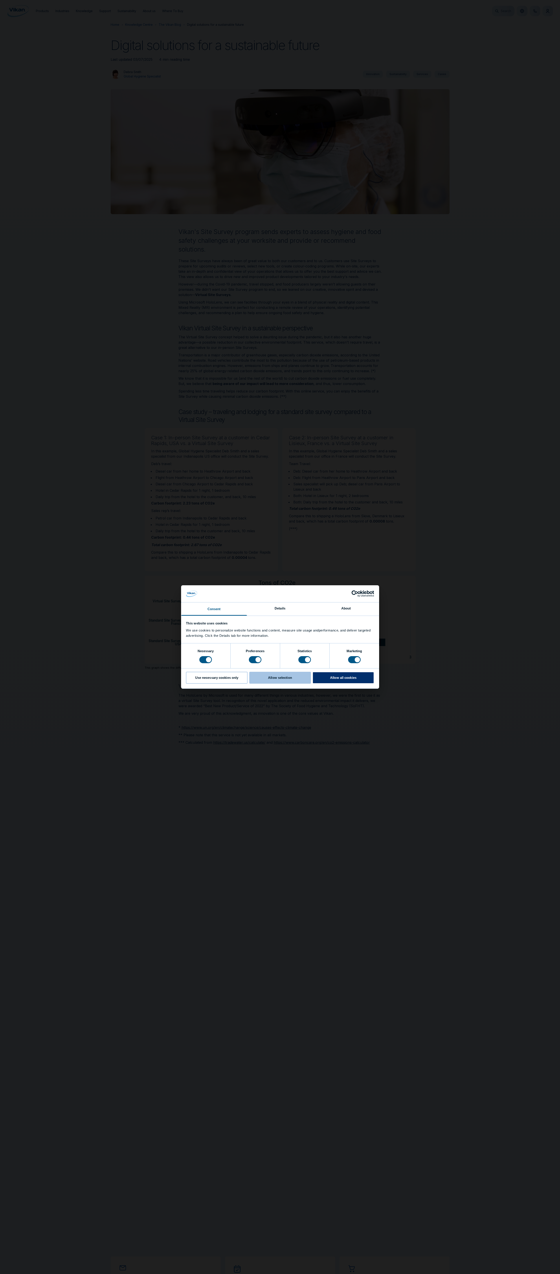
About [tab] (346, 608)
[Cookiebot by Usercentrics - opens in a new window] (355, 593)
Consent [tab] (214, 609)
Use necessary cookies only (217, 677)
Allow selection (280, 677)
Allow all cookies (343, 677)
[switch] (255, 659)
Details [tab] (280, 608)
